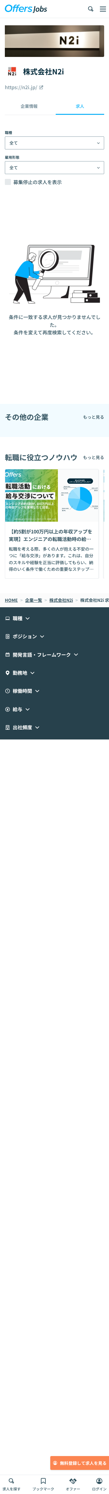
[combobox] (9, 142)
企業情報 (29, 106)
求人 (80, 106)
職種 (8, 132)
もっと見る (93, 417)
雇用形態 (12, 157)
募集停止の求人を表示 (37, 182)
